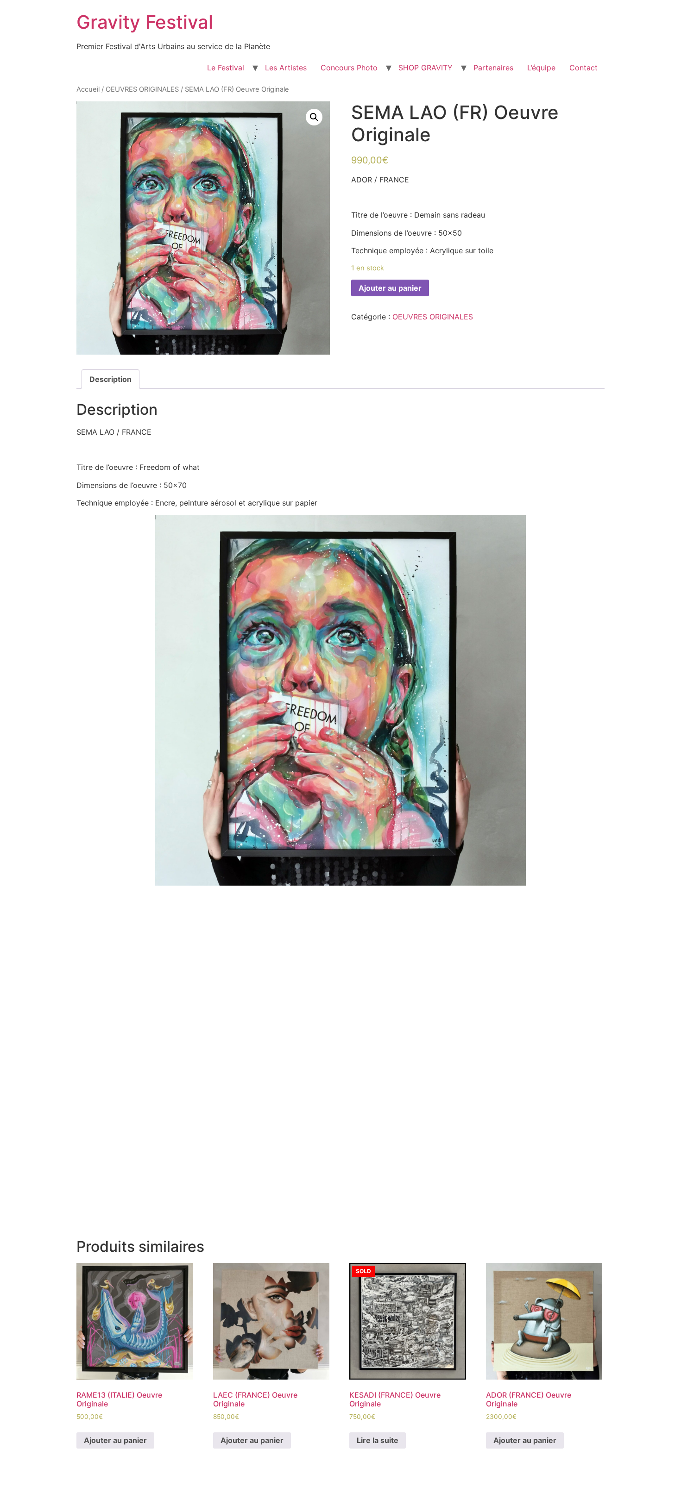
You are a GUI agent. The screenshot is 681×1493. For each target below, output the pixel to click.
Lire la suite (377, 1440)
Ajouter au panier (390, 288)
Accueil (88, 89)
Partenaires (493, 67)
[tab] (110, 379)
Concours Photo (349, 67)
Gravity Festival (144, 22)
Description (110, 379)
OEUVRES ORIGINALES (142, 89)
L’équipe (541, 67)
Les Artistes (286, 67)
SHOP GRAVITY (425, 67)
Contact (583, 67)
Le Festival (225, 67)
